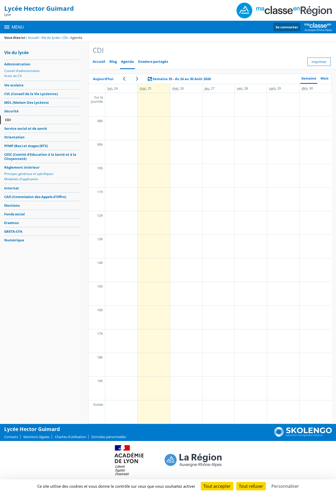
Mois (324, 78)
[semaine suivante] (136, 79)
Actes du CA (13, 76)
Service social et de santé (25, 128)
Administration (17, 64)
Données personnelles (108, 437)
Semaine (308, 78)
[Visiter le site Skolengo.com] (303, 435)
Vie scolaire (14, 85)
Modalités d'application (21, 179)
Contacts (11, 437)
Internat (11, 188)
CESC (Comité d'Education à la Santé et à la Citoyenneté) (40, 156)
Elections (12, 205)
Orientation (14, 137)
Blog (113, 61)
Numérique (14, 240)
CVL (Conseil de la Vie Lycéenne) (31, 93)
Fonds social (14, 214)
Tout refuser (251, 486)
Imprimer (319, 61)
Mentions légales (36, 437)
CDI (65, 37)
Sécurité (11, 111)
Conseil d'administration (22, 71)
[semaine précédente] (124, 79)
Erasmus (11, 222)
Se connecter (287, 27)
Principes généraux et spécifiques (28, 174)
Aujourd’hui (103, 78)
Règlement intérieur (22, 167)
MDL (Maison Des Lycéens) (26, 102)
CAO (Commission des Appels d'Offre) (35, 196)
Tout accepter (217, 486)
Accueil (33, 37)
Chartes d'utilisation (70, 437)
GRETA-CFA (13, 231)
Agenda (127, 61)
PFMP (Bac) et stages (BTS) (26, 145)
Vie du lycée (50, 37)
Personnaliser (285, 486)
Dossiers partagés (153, 61)
